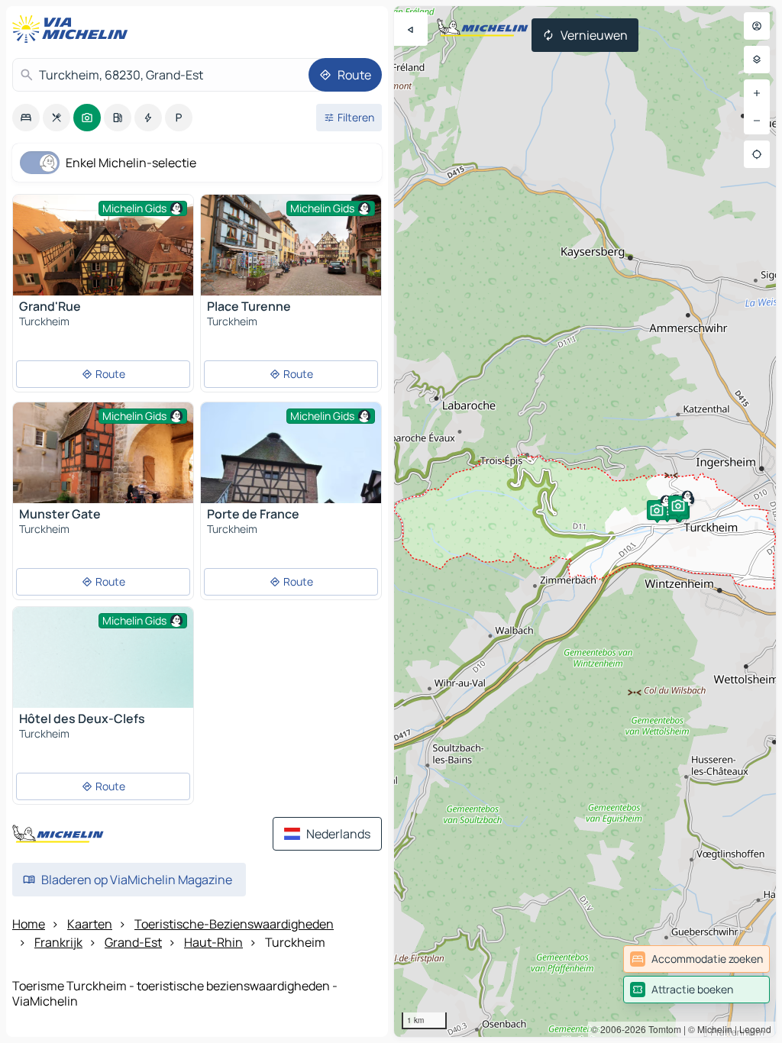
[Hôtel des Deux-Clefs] (103, 674)
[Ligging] (757, 154)
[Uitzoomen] (757, 120)
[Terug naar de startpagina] (73, 29)
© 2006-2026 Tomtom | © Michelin (661, 1028)
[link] (696, 959)
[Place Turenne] (291, 255)
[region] (585, 521)
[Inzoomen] (757, 93)
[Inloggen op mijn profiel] (757, 26)
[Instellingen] (757, 59)
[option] (26, 117)
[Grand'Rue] (103, 255)
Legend (755, 1028)
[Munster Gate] (103, 463)
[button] (667, 509)
